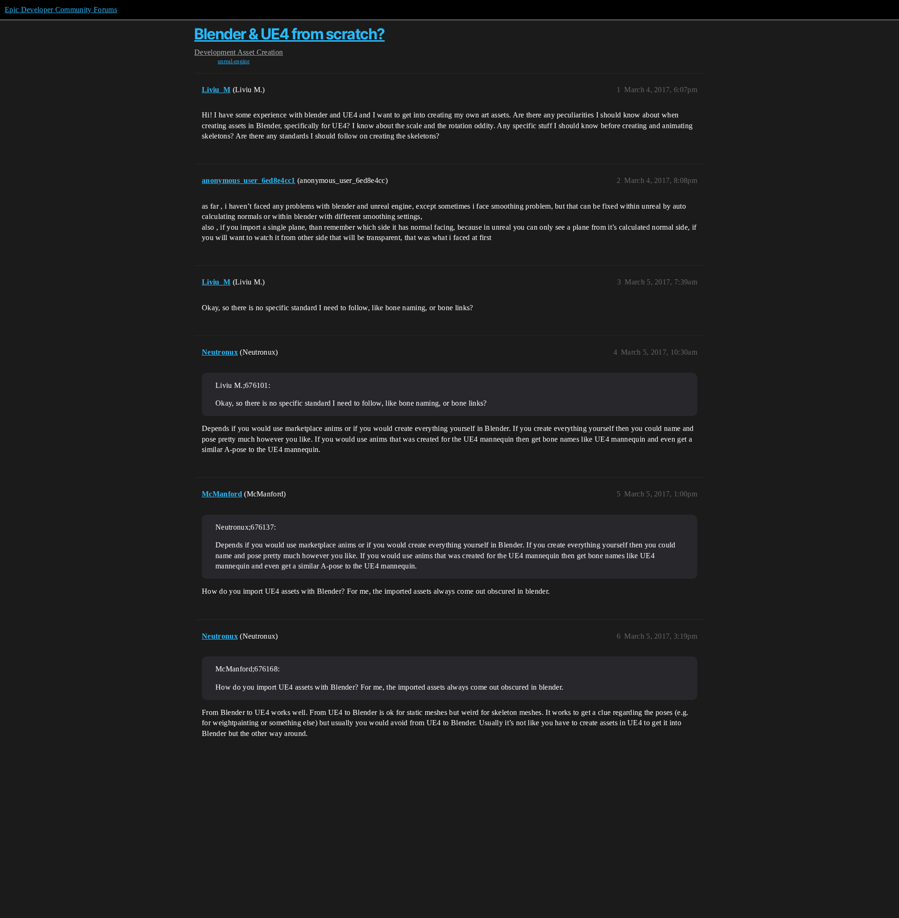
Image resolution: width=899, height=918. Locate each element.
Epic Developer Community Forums (61, 10)
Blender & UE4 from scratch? (289, 34)
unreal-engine (234, 61)
